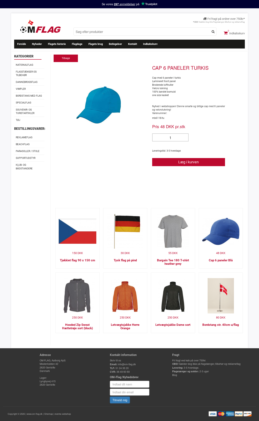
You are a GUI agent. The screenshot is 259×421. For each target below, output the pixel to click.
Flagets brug (95, 43)
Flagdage (77, 43)
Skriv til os (115, 360)
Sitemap (48, 414)
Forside (21, 43)
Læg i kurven (188, 162)
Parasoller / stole (27, 151)
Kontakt (132, 43)
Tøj (18, 120)
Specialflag (23, 102)
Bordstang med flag (29, 95)
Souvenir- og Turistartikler (25, 111)
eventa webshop (63, 414)
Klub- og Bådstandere (24, 167)
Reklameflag (24, 137)
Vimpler (21, 89)
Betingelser (115, 43)
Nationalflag (24, 64)
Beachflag (23, 144)
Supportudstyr (25, 158)
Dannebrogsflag (26, 82)
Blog (174, 375)
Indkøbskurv (237, 33)
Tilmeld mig (120, 400)
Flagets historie (57, 43)
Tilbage (66, 58)
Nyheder (37, 43)
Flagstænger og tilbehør (26, 73)
